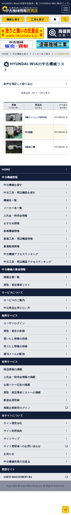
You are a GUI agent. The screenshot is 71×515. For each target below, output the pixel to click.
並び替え (38, 108)
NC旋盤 (29, 132)
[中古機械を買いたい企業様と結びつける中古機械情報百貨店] (13, 8)
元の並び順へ (13, 108)
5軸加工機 (30, 146)
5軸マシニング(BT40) (36, 117)
